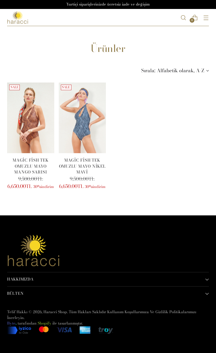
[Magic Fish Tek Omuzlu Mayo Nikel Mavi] (82, 118)
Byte (11, 323)
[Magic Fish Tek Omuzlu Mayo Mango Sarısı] (30, 118)
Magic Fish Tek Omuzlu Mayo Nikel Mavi (82, 166)
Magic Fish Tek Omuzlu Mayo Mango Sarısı (31, 166)
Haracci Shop (55, 312)
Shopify (44, 323)
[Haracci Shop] (17, 17)
